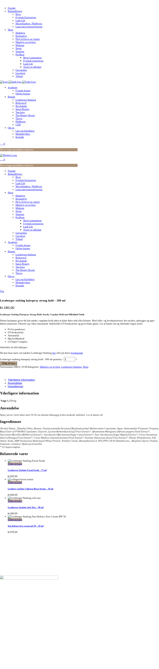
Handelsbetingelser (18, 595)
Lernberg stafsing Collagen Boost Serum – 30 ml (30, 489)
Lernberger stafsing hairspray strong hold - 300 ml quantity (31, 359)
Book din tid (14, 592)
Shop (85, 366)
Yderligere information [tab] (21, 379)
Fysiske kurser (16, 618)
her (54, 352)
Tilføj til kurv (9, 363)
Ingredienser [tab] (15, 386)
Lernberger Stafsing (71, 366)
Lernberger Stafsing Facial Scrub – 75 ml (27, 470)
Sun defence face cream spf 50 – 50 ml (25, 526)
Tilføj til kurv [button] (15, 463)
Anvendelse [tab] (15, 383)
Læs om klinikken (18, 598)
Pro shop (13, 614)
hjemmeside (77, 352)
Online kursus (15, 621)
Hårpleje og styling (50, 366)
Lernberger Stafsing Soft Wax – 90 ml (25, 507)
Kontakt (12, 601)
